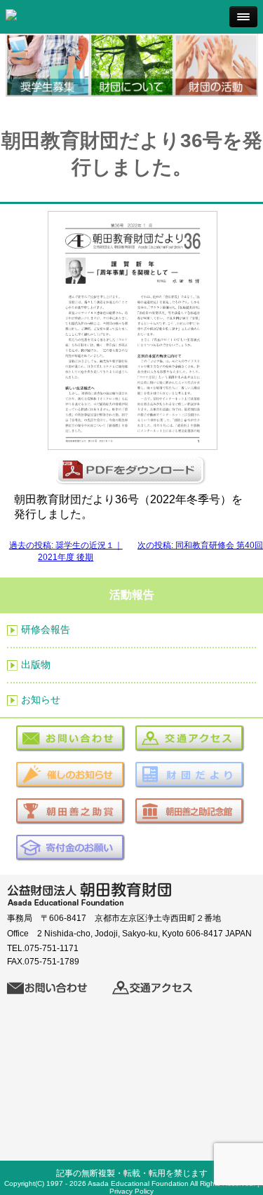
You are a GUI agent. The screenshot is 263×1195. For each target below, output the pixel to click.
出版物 (35, 664)
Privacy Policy (131, 1191)
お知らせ (40, 699)
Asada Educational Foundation (138, 1183)
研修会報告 (45, 629)
